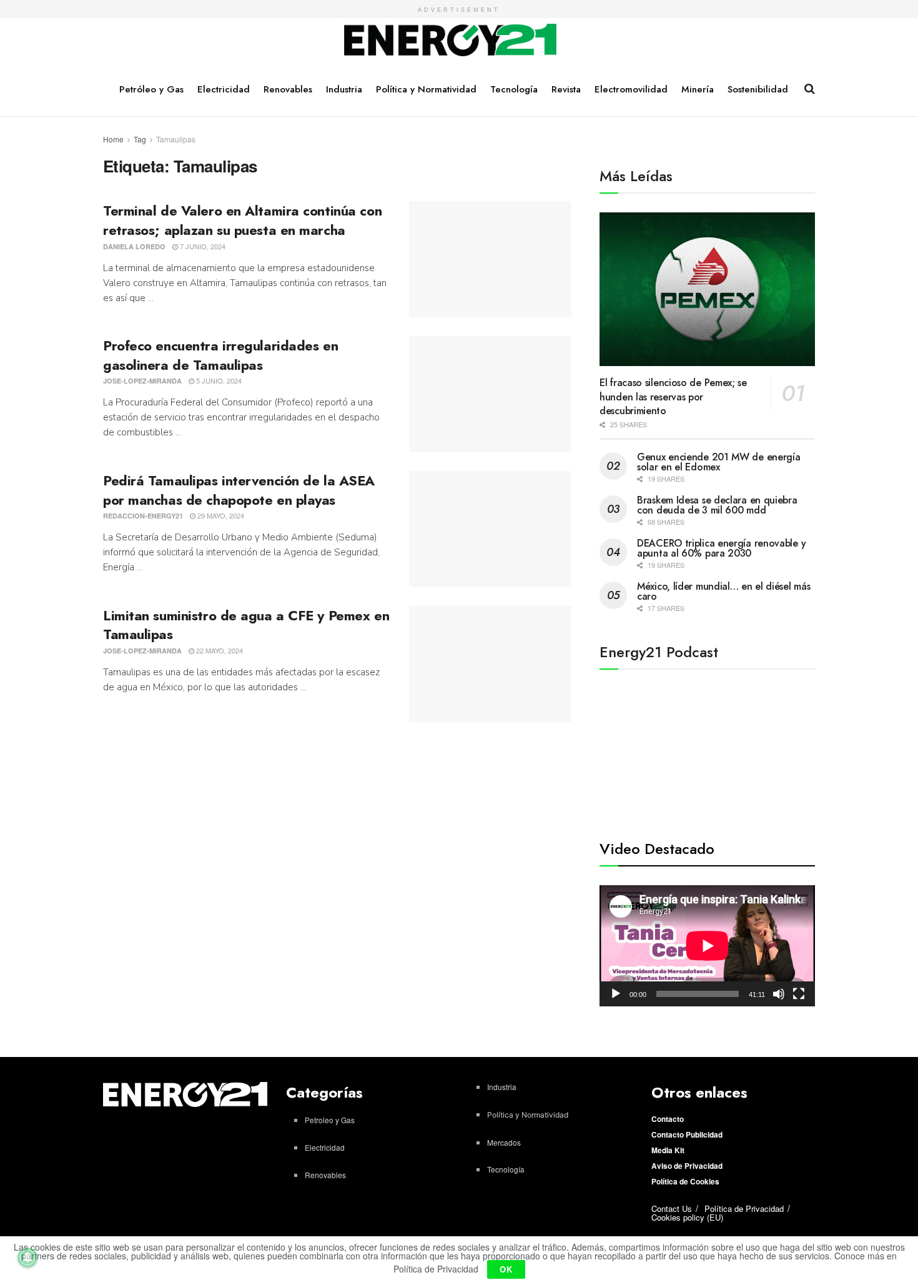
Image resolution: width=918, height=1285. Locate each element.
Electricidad (223, 89)
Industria (344, 89)
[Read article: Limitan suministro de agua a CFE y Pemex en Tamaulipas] (490, 664)
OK (506, 1269)
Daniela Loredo (134, 246)
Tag (140, 139)
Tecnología (514, 89)
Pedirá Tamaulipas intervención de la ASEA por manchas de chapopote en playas (239, 490)
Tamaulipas (175, 139)
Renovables (288, 89)
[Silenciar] (778, 994)
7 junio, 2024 (201, 246)
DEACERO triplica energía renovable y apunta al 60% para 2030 (721, 548)
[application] (707, 945)
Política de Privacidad (744, 1208)
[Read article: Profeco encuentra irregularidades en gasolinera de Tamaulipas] (490, 394)
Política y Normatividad (426, 89)
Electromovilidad (631, 89)
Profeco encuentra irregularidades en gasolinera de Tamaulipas (220, 355)
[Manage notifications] (27, 1258)
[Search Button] (809, 88)
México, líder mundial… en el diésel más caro (723, 591)
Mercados (504, 1142)
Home (113, 139)
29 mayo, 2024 (219, 515)
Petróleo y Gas (151, 89)
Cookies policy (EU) (687, 1217)
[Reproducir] (616, 994)
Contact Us (671, 1208)
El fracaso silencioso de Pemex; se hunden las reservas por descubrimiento (673, 396)
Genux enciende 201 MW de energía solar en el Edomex (718, 462)
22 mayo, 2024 (218, 650)
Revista (566, 89)
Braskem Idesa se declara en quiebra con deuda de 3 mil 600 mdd (717, 505)
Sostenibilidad (758, 89)
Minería (697, 89)
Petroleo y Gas (330, 1119)
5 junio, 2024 (218, 380)
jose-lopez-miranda (142, 380)
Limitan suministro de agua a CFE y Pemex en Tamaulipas (246, 625)
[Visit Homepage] (450, 40)
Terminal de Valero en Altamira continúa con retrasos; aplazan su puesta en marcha (242, 220)
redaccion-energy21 (143, 515)
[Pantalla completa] (798, 994)
